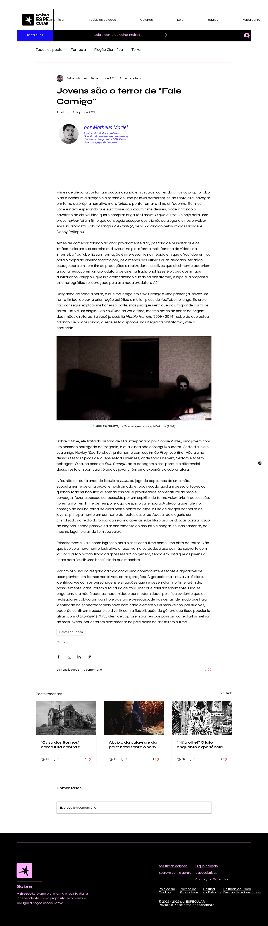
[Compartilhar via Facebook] (59, 657)
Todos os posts (49, 50)
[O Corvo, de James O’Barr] (202, 718)
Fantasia (78, 50)
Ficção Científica (108, 50)
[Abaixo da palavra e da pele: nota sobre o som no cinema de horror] (134, 718)
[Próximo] (166, 35)
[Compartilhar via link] (89, 657)
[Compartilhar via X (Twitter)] (69, 657)
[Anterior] (68, 35)
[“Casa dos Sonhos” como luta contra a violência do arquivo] (66, 718)
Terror (136, 50)
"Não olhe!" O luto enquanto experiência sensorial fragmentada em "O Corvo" (200, 744)
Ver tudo (226, 693)
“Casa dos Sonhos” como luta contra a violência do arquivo (61, 744)
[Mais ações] (208, 78)
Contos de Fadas (71, 632)
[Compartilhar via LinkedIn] (79, 657)
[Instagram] (260, 463)
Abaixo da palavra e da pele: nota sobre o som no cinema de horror (133, 744)
